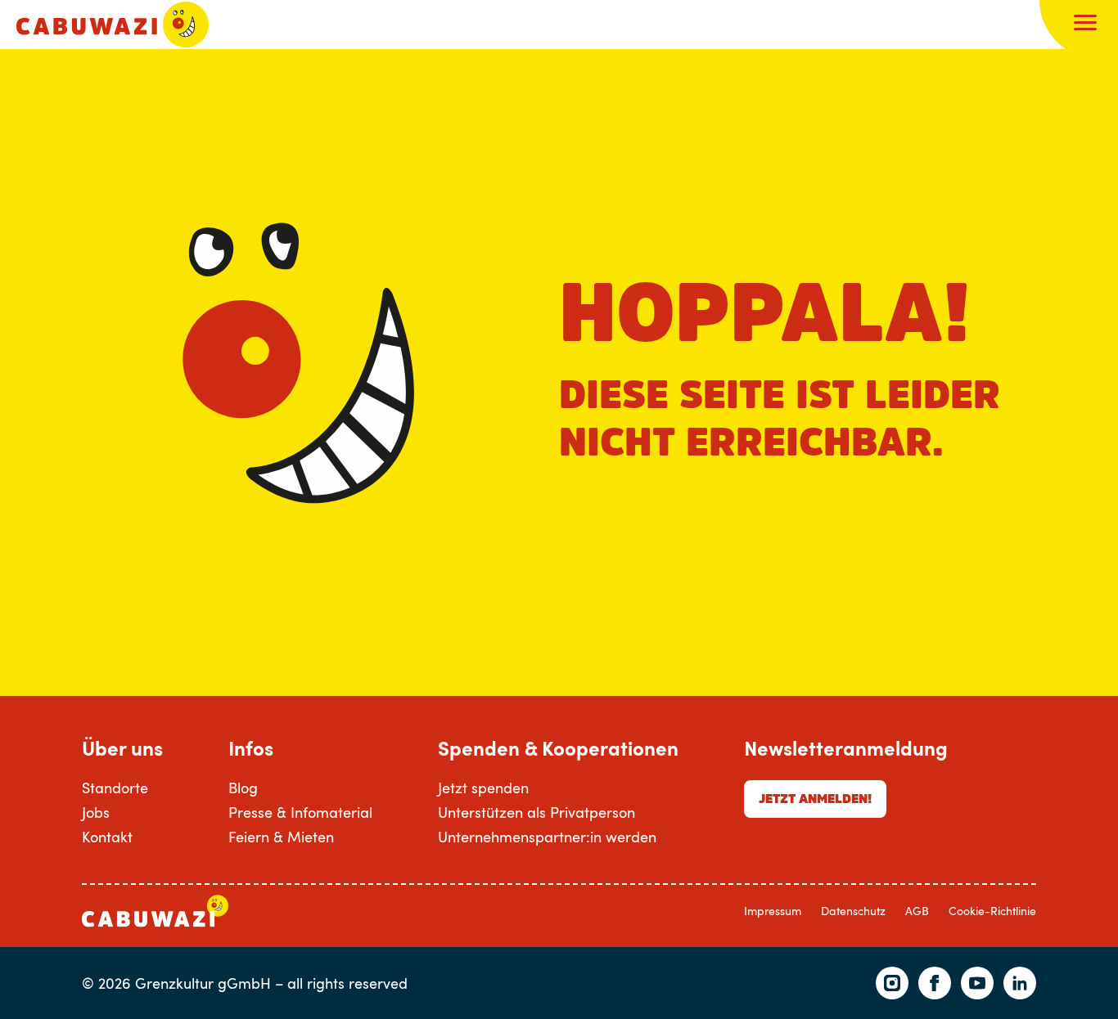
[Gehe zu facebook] (934, 983)
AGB (917, 910)
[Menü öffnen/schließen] (1085, 24)
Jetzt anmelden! (815, 798)
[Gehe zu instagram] (892, 983)
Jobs (96, 812)
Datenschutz (853, 910)
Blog (243, 787)
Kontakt (107, 836)
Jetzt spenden (483, 787)
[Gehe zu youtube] (977, 983)
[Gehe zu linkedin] (1019, 983)
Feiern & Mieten (281, 836)
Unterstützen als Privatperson (536, 812)
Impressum (772, 910)
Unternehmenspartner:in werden (547, 836)
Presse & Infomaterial (300, 812)
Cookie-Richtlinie (992, 910)
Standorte (115, 787)
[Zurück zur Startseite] (112, 24)
